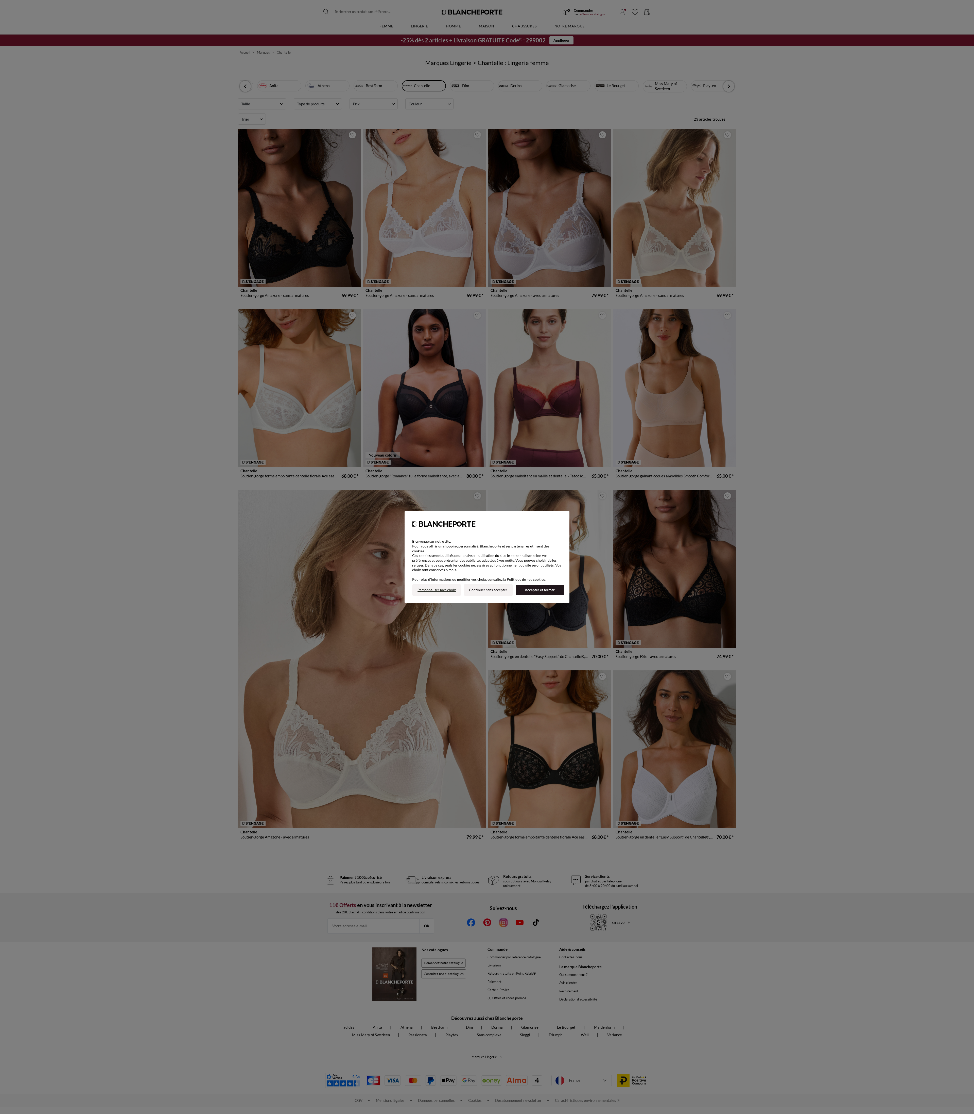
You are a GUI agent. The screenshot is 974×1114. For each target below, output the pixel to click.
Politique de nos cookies (526, 579)
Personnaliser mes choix (437, 590)
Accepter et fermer (540, 590)
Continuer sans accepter (488, 590)
